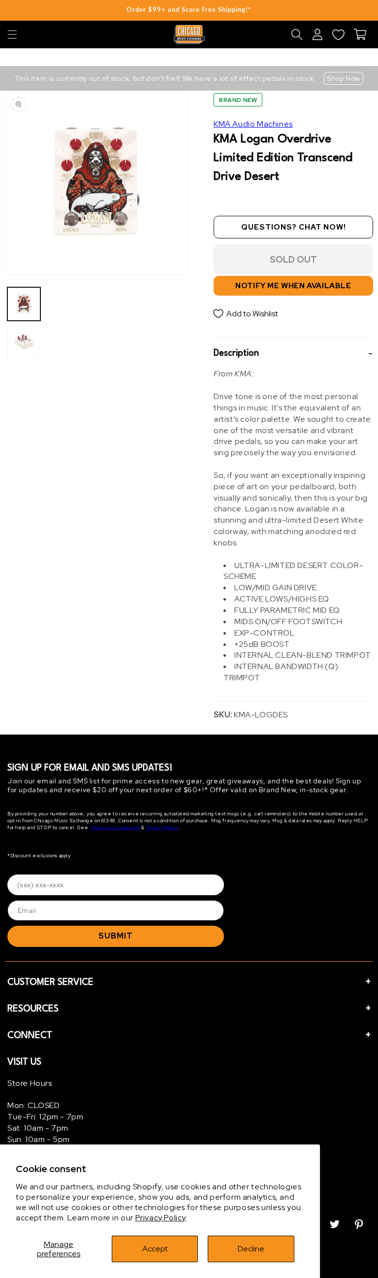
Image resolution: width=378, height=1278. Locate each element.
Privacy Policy (160, 1217)
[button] (12, 34)
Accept (155, 1249)
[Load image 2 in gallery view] (23, 342)
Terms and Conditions (115, 827)
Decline (251, 1249)
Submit (115, 936)
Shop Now (343, 78)
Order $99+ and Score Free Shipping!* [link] (189, 9)
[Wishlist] (338, 34)
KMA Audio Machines (253, 124)
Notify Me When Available (293, 286)
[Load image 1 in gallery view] (23, 303)
